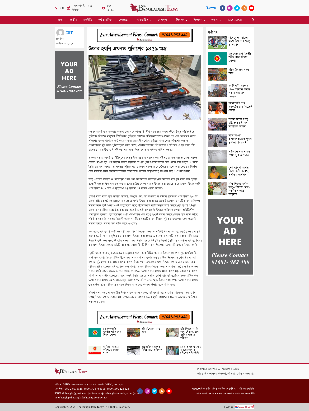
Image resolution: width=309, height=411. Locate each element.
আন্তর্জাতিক (143, 20)
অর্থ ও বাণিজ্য (105, 20)
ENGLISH (235, 20)
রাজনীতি (87, 20)
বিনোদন (180, 20)
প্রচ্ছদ (61, 20)
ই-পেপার (211, 8)
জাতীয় (73, 20)
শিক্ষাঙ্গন (197, 20)
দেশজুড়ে (123, 20)
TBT (69, 33)
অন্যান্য (214, 20)
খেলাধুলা (162, 20)
